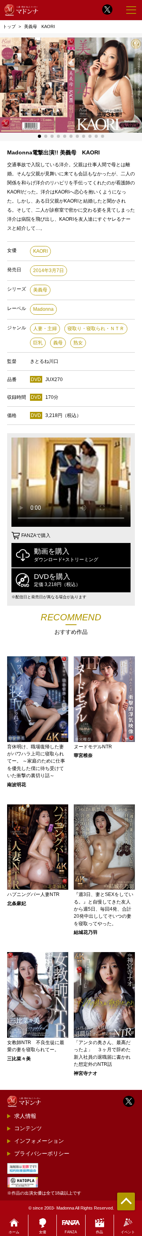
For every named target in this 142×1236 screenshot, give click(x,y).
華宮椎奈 (83, 755)
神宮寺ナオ (85, 1073)
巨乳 (38, 342)
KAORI (40, 251)
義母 (58, 342)
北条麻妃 (16, 903)
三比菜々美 (19, 1058)
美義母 (40, 289)
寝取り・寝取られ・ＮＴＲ (95, 328)
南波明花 (16, 784)
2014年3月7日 (48, 270)
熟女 (78, 342)
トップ (9, 26)
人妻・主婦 (45, 328)
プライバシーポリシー (41, 1153)
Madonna (43, 309)
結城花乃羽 (85, 932)
